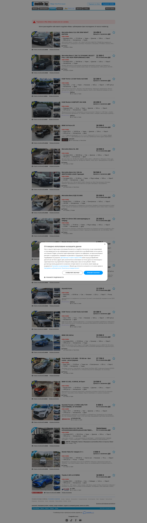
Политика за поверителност (70, 268)
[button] (54, 277)
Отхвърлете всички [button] (72, 273)
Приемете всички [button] (93, 273)
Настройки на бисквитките (52, 268)
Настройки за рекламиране (60, 266)
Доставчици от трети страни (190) (71, 257)
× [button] (104, 244)
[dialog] (73, 261)
